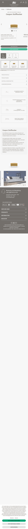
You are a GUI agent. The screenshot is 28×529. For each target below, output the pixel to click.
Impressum (16, 517)
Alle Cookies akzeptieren (14, 520)
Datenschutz (12, 517)
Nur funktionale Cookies (14, 523)
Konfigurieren (14, 527)
